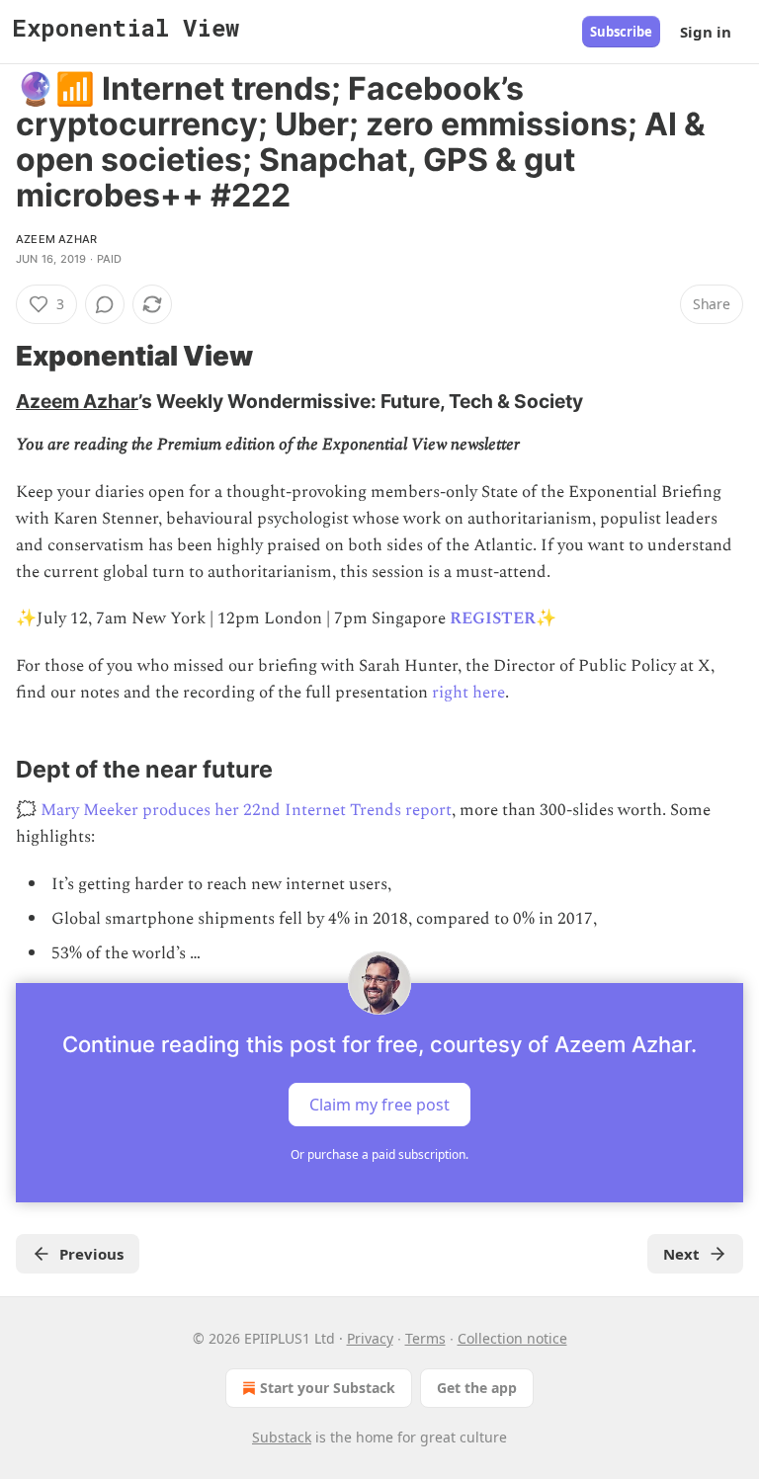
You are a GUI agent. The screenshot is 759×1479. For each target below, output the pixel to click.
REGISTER (493, 618)
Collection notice (512, 1338)
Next (681, 1254)
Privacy (370, 1338)
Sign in (705, 31)
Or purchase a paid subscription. (379, 1154)
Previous (91, 1254)
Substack (281, 1437)
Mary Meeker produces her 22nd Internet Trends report (246, 810)
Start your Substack (327, 1387)
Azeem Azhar (56, 239)
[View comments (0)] (105, 304)
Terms (425, 1338)
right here (468, 692)
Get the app (477, 1387)
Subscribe (621, 32)
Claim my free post (379, 1104)
